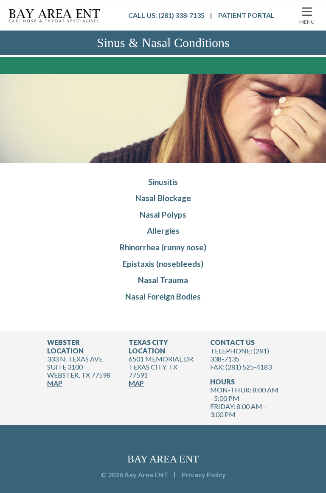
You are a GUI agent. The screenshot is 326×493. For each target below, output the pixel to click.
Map (54, 383)
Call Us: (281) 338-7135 (166, 15)
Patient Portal (246, 15)
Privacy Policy (204, 475)
